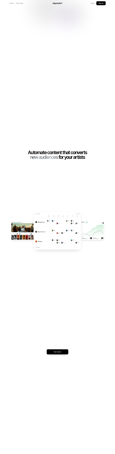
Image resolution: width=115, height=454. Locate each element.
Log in (93, 3)
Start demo (57, 352)
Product (11, 3)
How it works (19, 3)
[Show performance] (92, 230)
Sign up (101, 3)
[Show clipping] (22, 230)
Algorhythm (57, 3)
